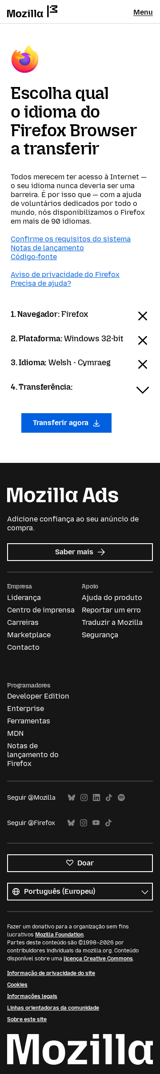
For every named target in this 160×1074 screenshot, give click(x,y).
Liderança (24, 597)
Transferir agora (61, 423)
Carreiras (23, 622)
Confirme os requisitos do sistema (71, 239)
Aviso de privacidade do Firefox (65, 274)
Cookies (17, 985)
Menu (143, 12)
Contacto (23, 647)
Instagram (84, 797)
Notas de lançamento (47, 248)
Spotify (121, 797)
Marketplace (29, 635)
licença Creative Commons (98, 959)
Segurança (100, 635)
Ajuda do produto (112, 597)
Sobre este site (27, 1019)
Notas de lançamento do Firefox (33, 755)
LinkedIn (96, 797)
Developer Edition (38, 696)
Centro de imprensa (41, 610)
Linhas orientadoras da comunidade (53, 1008)
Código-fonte (34, 257)
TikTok (109, 797)
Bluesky (71, 797)
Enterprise (25, 708)
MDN (15, 733)
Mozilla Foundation (59, 935)
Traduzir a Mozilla (112, 622)
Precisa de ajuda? (41, 283)
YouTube (96, 823)
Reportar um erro (111, 610)
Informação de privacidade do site (51, 973)
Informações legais (32, 996)
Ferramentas (28, 721)
